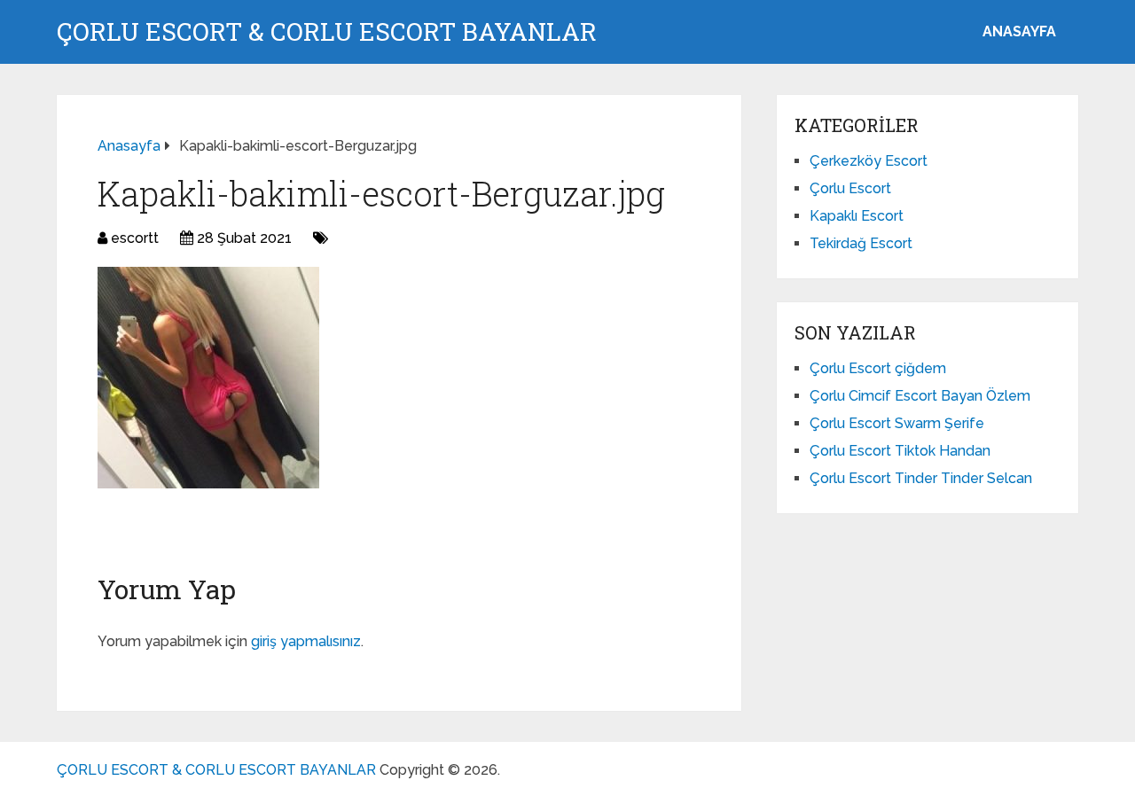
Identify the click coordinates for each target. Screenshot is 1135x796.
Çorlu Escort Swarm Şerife (897, 423)
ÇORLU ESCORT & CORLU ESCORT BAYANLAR (327, 32)
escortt (135, 238)
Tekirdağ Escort (861, 243)
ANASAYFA (1019, 31)
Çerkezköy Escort (869, 160)
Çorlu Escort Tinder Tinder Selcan (921, 478)
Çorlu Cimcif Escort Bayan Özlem (920, 395)
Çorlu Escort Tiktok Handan (900, 450)
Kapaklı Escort (857, 215)
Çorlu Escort (850, 188)
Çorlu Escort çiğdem (878, 368)
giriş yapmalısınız (306, 641)
